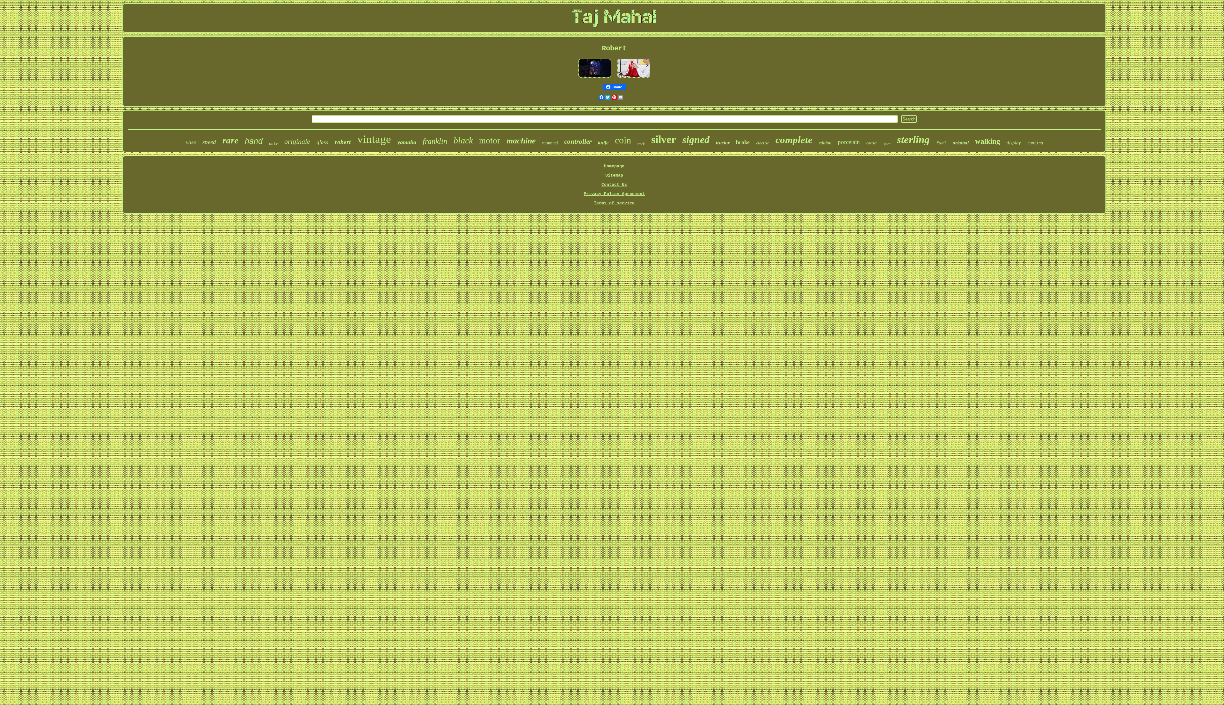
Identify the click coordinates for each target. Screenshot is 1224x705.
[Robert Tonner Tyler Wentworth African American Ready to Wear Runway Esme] (634, 78)
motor (489, 140)
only (273, 144)
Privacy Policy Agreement (614, 194)
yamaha (406, 142)
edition (825, 143)
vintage (374, 139)
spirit (887, 144)
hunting (1035, 143)
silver (663, 139)
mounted (550, 143)
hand (254, 140)
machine (521, 140)
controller (578, 141)
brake (743, 142)
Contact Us (614, 184)
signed (696, 139)
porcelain (849, 142)
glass (322, 142)
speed (209, 142)
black (463, 140)
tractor (723, 142)
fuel (941, 143)
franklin (435, 141)
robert (343, 141)
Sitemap (614, 175)
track (641, 144)
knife (603, 142)
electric (762, 143)
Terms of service (614, 203)
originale (297, 141)
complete (794, 139)
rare (230, 140)
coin (623, 140)
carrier (871, 143)
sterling (913, 139)
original (961, 142)
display (1014, 142)
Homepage (614, 166)
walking (987, 141)
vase (191, 142)
